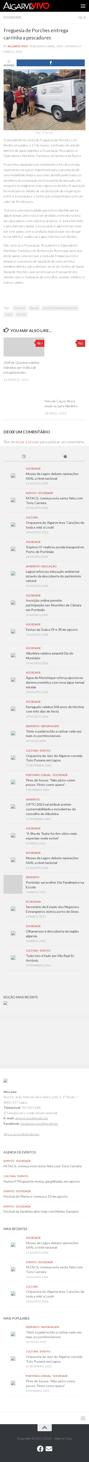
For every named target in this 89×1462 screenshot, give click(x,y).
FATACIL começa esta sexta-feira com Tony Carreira (43, 1166)
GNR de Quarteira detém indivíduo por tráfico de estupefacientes (21, 367)
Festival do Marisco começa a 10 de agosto (36, 1196)
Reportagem (50, 726)
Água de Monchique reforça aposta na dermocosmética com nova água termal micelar (55, 682)
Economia (33, 901)
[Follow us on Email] (49, 1449)
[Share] (51, 62)
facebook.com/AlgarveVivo (39, 1123)
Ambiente (33, 566)
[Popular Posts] (65, 457)
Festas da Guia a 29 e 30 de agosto (52, 629)
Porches (21, 314)
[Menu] (83, 6)
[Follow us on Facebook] (40, 1449)
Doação (34, 308)
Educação (49, 566)
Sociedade (12, 17)
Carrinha (19, 308)
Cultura (32, 517)
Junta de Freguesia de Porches (60, 308)
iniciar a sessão (27, 442)
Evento (31, 492)
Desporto (32, 726)
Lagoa (8, 314)
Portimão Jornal (38, 774)
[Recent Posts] (24, 457)
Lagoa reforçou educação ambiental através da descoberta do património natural (53, 576)
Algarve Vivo (18, 46)
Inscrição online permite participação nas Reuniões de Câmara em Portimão (53, 604)
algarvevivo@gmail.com (31, 1118)
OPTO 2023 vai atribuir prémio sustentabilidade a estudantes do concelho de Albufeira (51, 808)
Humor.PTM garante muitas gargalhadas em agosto (42, 1181)
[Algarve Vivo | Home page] (34, 6)
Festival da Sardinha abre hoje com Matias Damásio (41, 1211)
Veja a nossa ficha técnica (21, 1134)
